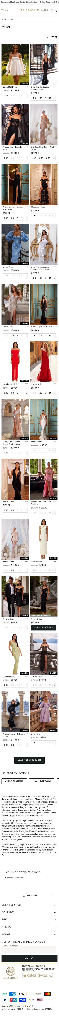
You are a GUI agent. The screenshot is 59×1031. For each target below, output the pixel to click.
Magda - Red (36, 384)
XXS (6, 335)
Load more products (29, 760)
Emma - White (8, 562)
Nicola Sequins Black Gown (41, 327)
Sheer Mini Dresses (14, 781)
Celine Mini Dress (10, 87)
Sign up (29, 958)
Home (4, 20)
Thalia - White (36, 442)
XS (12, 158)
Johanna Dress (36, 562)
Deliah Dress (36, 734)
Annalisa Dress (8, 619)
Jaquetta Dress (8, 677)
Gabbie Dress (8, 327)
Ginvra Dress (8, 267)
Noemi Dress (36, 619)
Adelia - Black (8, 502)
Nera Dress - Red (10, 384)
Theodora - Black (38, 207)
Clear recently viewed (14, 878)
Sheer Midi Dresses (42, 781)
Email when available (44, 628)
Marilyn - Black (37, 677)
